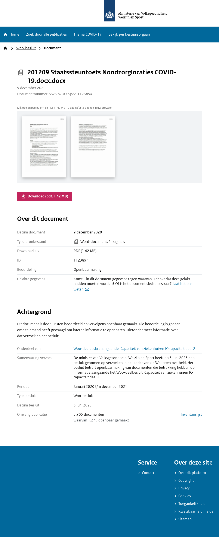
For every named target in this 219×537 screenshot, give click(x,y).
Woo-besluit (26, 48)
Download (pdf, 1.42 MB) (48, 196)
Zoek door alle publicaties (46, 34)
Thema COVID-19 (88, 34)
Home (14, 34)
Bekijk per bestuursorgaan (129, 34)
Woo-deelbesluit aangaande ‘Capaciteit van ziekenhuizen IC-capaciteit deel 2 (134, 348)
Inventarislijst (191, 414)
